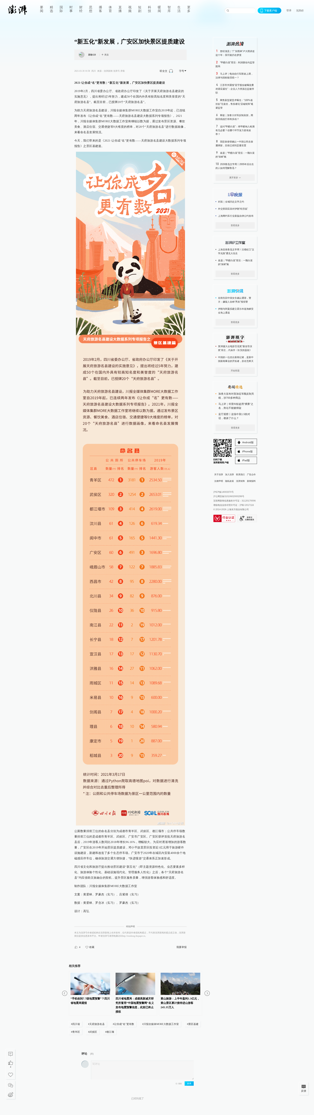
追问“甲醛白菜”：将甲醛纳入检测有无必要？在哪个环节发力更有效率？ (235, 130)
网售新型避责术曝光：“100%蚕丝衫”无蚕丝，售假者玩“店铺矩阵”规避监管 (234, 104)
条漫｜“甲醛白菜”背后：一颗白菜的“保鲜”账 (235, 262)
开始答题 (235, 370)
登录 (288, 10)
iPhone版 (247, 451)
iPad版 (246, 460)
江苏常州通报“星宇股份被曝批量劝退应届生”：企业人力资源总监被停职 (235, 89)
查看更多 (235, 225)
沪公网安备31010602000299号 (228, 496)
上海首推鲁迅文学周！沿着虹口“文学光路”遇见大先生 (236, 251)
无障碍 (300, 10)
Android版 (248, 442)
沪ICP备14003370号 (223, 492)
